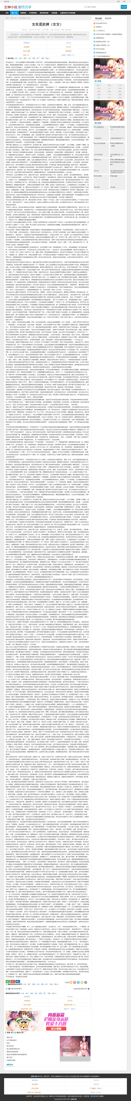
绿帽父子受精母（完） (103, 45)
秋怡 (8, 1043)
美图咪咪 (23, 13)
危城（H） (26, 55)
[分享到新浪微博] (74, 982)
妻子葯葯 (9, 1057)
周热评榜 (108, 18)
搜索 (124, 7)
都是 (42, 58)
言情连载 (54, 13)
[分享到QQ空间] (70, 982)
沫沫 (29, 58)
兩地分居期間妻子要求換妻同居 (17, 1054)
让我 (120, 85)
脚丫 (38, 58)
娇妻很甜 (68, 51)
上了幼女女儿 (100, 30)
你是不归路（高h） (27, 1009)
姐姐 (120, 94)
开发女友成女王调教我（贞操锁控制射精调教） (110, 34)
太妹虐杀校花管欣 (79, 989)
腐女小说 (14, 13)
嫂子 (20, 58)
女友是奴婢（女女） (25, 18)
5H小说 (68, 47)
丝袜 (98, 88)
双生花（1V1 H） (96, 1092)
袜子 (109, 97)
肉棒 (120, 88)
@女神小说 (68, 29)
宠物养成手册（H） (70, 1005)
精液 (98, 94)
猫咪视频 (26, 43)
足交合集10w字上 (101, 23)
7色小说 (68, 43)
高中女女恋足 (100, 49)
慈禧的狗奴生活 (101, 52)
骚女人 (48, 58)
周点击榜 (98, 18)
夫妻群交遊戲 (11, 1060)
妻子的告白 (10, 1046)
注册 (124, 1)
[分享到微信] (82, 982)
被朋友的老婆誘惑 (12, 1051)
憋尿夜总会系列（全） (103, 41)
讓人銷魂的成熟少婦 (13, 1049)
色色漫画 (26, 47)
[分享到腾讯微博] (78, 982)
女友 (16, 58)
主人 (109, 88)
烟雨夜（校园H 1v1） (68, 55)
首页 (7, 13)
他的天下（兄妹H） (70, 1009)
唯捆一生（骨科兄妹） (35, 1092)
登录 (118, 1)
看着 (33, 58)
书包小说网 (26, 51)
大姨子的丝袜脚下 (16, 989)
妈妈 (98, 91)
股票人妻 (9, 1037)
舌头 (98, 97)
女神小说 (24, 29)
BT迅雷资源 (33, 13)
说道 (120, 97)
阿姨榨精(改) (100, 38)
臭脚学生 (99, 27)
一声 (109, 94)
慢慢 (25, 58)
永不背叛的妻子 (12, 1040)
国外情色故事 (44, 13)
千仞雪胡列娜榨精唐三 (103, 56)
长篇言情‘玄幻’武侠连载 (67, 13)
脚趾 (120, 91)
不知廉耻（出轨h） (96, 1088)
